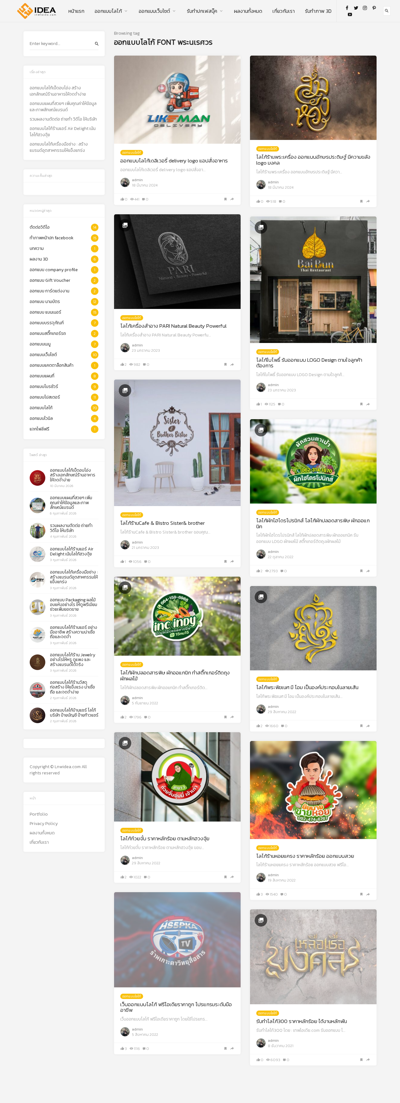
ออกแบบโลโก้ (108, 11)
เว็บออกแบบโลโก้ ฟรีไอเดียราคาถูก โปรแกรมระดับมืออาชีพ (176, 1007)
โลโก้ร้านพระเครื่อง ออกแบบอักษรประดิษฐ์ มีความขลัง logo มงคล (313, 160)
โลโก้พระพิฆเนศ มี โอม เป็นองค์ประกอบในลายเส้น (307, 687)
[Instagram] (365, 8)
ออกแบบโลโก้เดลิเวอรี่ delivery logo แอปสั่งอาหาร (174, 161)
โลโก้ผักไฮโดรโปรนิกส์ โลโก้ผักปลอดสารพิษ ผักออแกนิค (313, 523)
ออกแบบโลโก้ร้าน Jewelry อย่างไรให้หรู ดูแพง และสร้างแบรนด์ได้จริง (72, 660)
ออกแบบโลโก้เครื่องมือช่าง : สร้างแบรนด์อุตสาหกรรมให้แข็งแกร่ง (59, 147)
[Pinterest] (374, 8)
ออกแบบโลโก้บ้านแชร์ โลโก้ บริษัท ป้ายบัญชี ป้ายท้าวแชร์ (74, 712)
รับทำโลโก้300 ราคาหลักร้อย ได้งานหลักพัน (301, 1021)
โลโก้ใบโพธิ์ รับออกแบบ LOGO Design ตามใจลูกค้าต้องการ (309, 363)
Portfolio (39, 814)
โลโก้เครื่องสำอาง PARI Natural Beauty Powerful (173, 326)
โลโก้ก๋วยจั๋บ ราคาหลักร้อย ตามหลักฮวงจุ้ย (164, 838)
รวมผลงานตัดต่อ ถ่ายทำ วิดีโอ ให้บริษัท (63, 119)
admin (137, 180)
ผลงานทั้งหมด (248, 11)
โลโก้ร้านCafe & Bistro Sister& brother (162, 523)
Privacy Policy (44, 824)
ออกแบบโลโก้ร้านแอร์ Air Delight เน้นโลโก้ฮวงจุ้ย (63, 132)
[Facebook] (346, 8)
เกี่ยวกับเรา (283, 11)
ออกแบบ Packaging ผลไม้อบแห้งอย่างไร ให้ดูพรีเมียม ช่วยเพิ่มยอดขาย (73, 605)
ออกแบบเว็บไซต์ (154, 11)
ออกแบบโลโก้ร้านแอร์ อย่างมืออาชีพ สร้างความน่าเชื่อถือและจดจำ (73, 632)
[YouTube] (350, 14)
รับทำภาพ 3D (318, 11)
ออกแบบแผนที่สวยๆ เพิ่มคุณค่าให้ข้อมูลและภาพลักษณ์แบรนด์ (63, 107)
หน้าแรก (76, 11)
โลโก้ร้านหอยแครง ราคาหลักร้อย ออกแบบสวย (305, 856)
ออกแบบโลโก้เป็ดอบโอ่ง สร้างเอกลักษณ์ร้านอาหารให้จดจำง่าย (58, 91)
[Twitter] (355, 8)
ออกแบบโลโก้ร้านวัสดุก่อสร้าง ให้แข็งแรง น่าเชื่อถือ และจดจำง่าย (72, 687)
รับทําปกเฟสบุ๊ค (202, 11)
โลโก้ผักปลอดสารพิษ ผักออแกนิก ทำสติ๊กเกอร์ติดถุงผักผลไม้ (175, 675)
